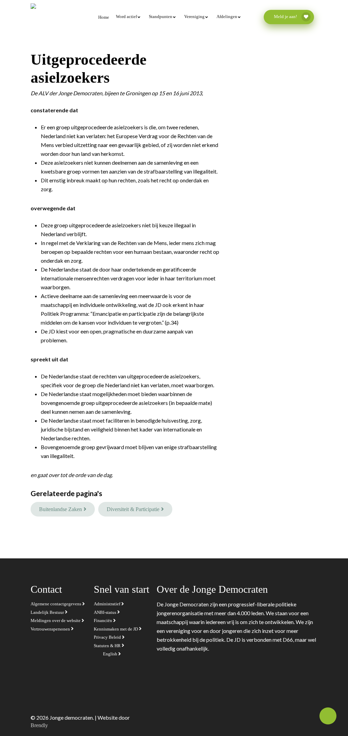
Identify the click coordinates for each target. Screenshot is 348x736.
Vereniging (194, 16)
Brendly (39, 725)
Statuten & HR (108, 645)
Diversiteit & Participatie (133, 509)
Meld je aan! (286, 16)
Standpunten (160, 16)
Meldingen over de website (56, 620)
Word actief (126, 16)
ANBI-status (105, 612)
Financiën (103, 620)
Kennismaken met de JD (116, 629)
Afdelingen (226, 16)
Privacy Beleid (108, 637)
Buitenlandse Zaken (60, 509)
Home (103, 17)
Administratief (107, 603)
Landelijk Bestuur (48, 612)
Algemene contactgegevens (56, 603)
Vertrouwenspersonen (51, 629)
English (110, 653)
